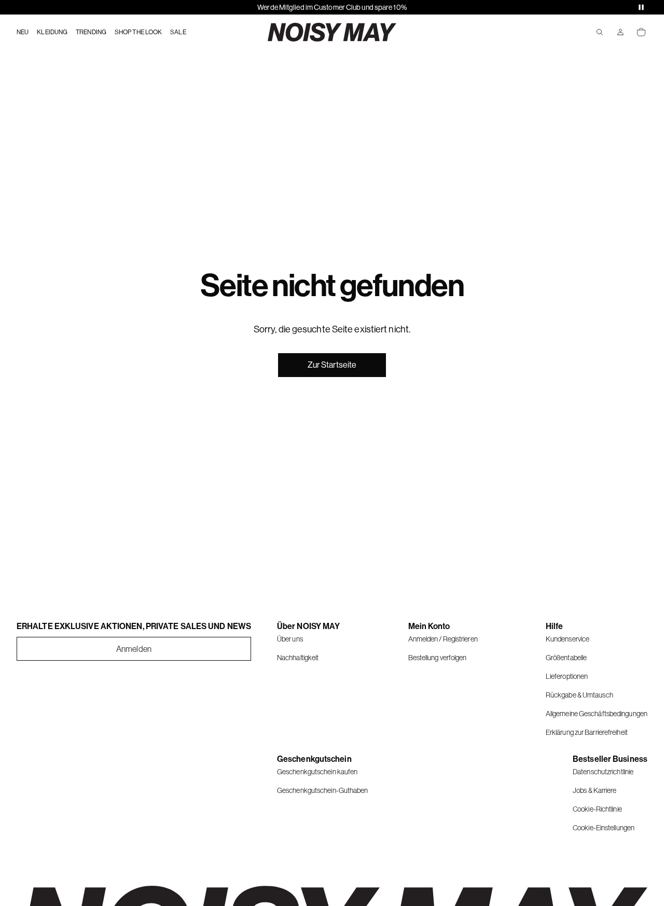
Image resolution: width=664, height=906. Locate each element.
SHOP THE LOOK (138, 32)
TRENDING (91, 32)
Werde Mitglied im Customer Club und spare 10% (332, 7)
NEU (23, 32)
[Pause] (641, 7)
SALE (178, 32)
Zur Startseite (332, 365)
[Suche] (599, 32)
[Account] (620, 32)
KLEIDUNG (52, 32)
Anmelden (133, 648)
